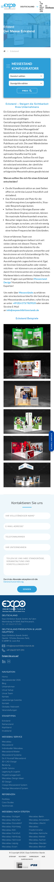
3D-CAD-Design (9, 761)
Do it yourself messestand (14, 758)
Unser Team (7, 693)
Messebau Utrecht (37, 823)
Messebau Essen (9, 846)
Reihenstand (7, 724)
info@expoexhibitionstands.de (23, 310)
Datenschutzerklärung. (14, 581)
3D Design (6, 782)
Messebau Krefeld (37, 836)
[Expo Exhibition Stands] (17, 7)
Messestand (7, 745)
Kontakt (5, 703)
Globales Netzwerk (10, 707)
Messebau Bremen (37, 846)
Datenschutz (27, 859)
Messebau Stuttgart (11, 816)
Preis (25, 90)
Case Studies (8, 802)
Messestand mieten (11, 751)
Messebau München (11, 820)
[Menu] (2, 6)
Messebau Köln (9, 830)
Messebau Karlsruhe (38, 833)
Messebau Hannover (11, 840)
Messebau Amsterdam (39, 820)
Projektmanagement (11, 775)
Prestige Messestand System (15, 788)
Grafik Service (8, 768)
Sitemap (12, 856)
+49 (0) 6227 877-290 (42, 7)
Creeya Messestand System (14, 785)
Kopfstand (6, 727)
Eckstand (6, 721)
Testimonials (7, 806)
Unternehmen (8, 686)
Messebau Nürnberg (11, 826)
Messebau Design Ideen (13, 778)
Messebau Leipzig (10, 843)
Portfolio (6, 799)
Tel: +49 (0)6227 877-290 (11, 624)
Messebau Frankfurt (11, 833)
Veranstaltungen (9, 710)
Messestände (26, 292)
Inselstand (6, 731)
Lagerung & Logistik (11, 771)
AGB (43, 856)
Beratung (6, 765)
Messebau (6, 741)
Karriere (5, 697)
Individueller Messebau (12, 748)
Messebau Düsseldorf (12, 823)
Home (5, 677)
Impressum (34, 856)
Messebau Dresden (37, 843)
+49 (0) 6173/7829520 (24, 303)
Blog (4, 683)
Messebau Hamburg (11, 836)
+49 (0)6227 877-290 (15, 650)
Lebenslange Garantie (12, 700)
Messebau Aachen (37, 840)
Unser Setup (7, 690)
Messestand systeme (11, 755)
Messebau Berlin (36, 816)
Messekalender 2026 (11, 680)
